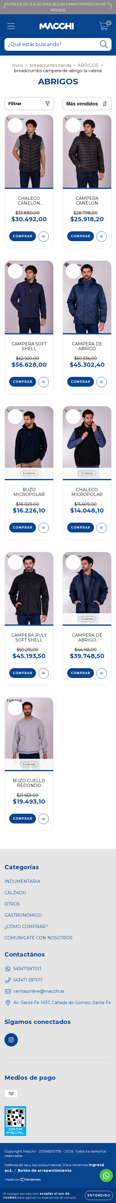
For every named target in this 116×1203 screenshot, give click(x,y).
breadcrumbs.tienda (50, 65)
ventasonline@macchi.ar (38, 991)
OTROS (12, 904)
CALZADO (15, 892)
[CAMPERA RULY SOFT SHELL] (43, 673)
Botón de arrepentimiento (45, 1170)
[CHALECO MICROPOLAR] (101, 528)
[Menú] (11, 26)
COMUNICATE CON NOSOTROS (38, 937)
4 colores (29, 764)
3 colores (29, 473)
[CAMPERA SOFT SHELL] (43, 382)
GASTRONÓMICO (23, 915)
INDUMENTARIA (22, 881)
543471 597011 (28, 980)
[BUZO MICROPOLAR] (43, 528)
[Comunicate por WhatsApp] (106, 1175)
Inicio (17, 65)
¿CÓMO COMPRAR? (26, 926)
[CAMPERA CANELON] (101, 236)
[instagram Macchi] (11, 1040)
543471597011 (27, 968)
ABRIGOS (88, 65)
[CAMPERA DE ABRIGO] (101, 382)
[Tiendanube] (23, 1180)
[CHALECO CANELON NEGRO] (43, 236)
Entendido (98, 1195)
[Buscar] (104, 44)
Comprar (22, 236)
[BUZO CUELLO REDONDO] (43, 819)
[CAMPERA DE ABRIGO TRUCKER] (101, 673)
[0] (104, 27)
